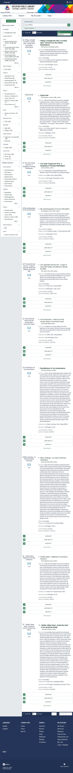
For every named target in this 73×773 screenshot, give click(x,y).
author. (51, 47)
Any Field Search (9, 170)
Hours (23, 729)
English (7, 147)
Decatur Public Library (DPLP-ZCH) (11, 42)
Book (6, 69)
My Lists (60, 742)
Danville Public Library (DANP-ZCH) (11, 59)
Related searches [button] (7, 163)
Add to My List (47, 85)
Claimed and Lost (62, 737)
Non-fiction (8, 154)
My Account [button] (36, 16)
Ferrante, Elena (9, 94)
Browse (41, 729)
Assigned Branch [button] (7, 36)
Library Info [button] (7, 16)
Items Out (60, 729)
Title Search (7, 172)
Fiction (7, 156)
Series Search (8, 186)
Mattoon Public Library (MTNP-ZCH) (11, 52)
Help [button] (50, 16)
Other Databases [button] (7, 224)
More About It (48, 78)
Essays (7, 158)
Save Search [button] (11, 21)
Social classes (8, 85)
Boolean (41, 739)
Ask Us (23, 731)
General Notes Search (10, 179)
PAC (5, 228)
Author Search (8, 174)
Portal (23, 726)
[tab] (11, 25)
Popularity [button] (5, 125)
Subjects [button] (5, 72)
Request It (48, 82)
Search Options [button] (29, 28)
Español (5, 729)
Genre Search (8, 183)
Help (4, 752)
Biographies (8, 76)
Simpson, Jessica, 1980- (11, 100)
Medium (7, 130)
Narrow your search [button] (8, 25)
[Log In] (67, 2)
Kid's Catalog (65, 766)
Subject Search (8, 177)
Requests (60, 731)
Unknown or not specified (12, 137)
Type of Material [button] (7, 66)
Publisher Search (9, 181)
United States (8, 78)
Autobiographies (9, 80)
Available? (48, 74)
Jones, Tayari (8, 98)
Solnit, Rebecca (9, 104)
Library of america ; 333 (11, 113)
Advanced (42, 737)
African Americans (10, 83)
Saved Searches (62, 739)
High (6, 128)
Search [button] (21, 16)
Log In (70, 2)
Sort (59, 32)
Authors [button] (5, 90)
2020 (6, 121)
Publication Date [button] (7, 118)
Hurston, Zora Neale (10, 96)
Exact (41, 734)
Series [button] (4, 110)
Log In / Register (62, 745)
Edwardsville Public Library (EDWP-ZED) (10, 55)
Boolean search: (29, 21)
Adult (6, 141)
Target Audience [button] (7, 133)
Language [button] (5, 144)
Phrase (41, 731)
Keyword (42, 726)
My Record (60, 726)
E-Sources (42, 742)
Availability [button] (6, 29)
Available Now (9, 32)
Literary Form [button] (6, 151)
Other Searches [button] (7, 167)
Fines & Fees (61, 734)
